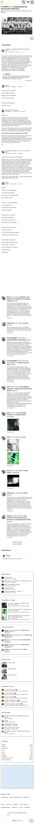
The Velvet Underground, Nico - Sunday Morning (20, 609)
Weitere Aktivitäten (17, 542)
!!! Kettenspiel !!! (8, 577)
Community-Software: (17, 812)
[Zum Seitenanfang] (31, 820)
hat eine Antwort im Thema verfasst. (18, 362)
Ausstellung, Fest (12, 668)
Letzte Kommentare (8, 627)
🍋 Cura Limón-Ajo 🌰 (10, 696)
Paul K (30, 759)
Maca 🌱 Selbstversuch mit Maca (12, 584)
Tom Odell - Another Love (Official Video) (18, 603)
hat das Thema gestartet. (19, 299)
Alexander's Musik (8, 588)
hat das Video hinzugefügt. (17, 414)
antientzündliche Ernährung (11, 110)
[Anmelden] (27, 2)
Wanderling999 (8, 111)
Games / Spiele (11, 662)
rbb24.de (9, 166)
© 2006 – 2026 (17, 820)
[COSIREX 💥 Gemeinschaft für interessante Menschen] (5, 2)
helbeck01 (7, 86)
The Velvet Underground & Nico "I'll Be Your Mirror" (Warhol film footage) (19, 616)
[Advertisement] (17, 276)
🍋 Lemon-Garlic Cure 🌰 (10, 689)
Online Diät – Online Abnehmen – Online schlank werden (17, 580)
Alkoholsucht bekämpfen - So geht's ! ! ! (13, 591)
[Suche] (23, 2)
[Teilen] (31, 38)
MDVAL (7, 74)
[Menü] (32, 2)
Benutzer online (5, 794)
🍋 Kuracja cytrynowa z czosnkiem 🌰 (13, 703)
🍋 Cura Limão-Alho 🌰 (10, 693)
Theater (7, 182)
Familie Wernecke (12, 675)
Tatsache (7, 85)
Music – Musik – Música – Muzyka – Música (20, 606)
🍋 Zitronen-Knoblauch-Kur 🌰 (11, 700)
